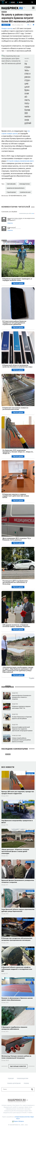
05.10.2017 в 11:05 (16, 219)
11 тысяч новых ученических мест (20, 161)
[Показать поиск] (32, 2)
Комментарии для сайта (26, 213)
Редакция (11, 1078)
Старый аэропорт (11, 192)
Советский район (11, 184)
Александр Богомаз (24, 184)
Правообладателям (22, 1078)
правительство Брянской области (15, 188)
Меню (33, 8)
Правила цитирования (14, 1083)
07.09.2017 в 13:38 (16, 228)
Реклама (26, 1083)
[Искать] (32, 1089)
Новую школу (7, 28)
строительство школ (25, 192)
